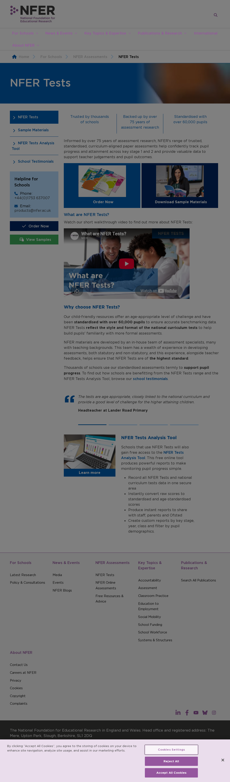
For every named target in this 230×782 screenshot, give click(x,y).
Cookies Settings (171, 750)
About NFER (23, 45)
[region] (115, 760)
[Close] (223, 760)
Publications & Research (160, 33)
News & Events (59, 33)
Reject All (171, 761)
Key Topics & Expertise (105, 33)
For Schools (23, 33)
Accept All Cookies (171, 773)
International (205, 33)
